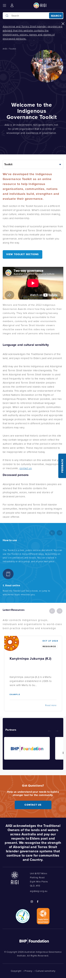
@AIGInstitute (31, 901)
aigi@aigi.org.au (38, 891)
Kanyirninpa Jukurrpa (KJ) (30, 659)
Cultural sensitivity (45, 971)
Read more (50, 705)
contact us (25, 468)
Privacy (28, 971)
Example (15, 695)
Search (56, 16)
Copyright (16, 971)
